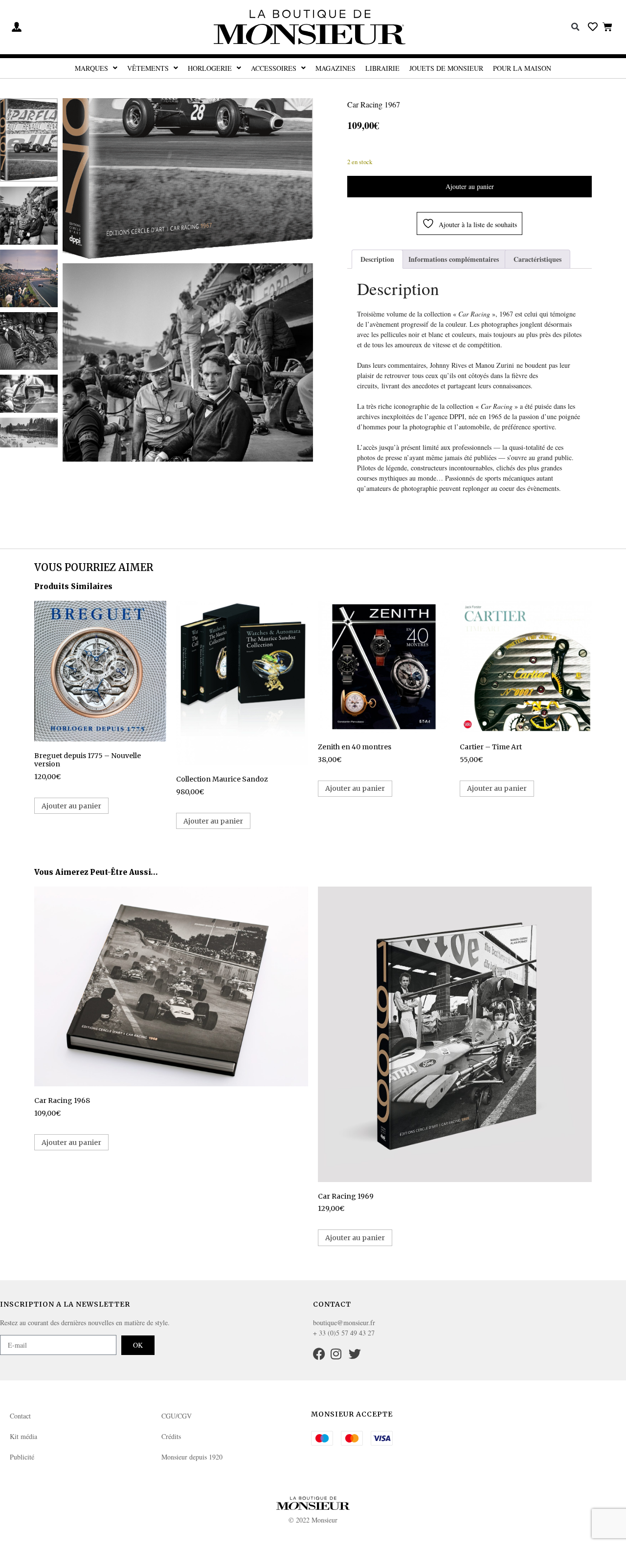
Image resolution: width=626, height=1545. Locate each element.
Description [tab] (377, 259)
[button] (575, 27)
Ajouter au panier (470, 186)
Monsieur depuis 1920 (192, 1456)
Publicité (22, 1456)
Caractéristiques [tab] (537, 259)
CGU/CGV (176, 1415)
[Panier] (607, 26)
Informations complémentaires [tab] (453, 259)
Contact (20, 1415)
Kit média (23, 1436)
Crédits (171, 1436)
